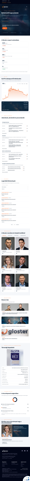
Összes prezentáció (5, 172)
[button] (27, 7)
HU (7, 2)
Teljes (26, 83)
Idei (24, 83)
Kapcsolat (22, 466)
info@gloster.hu (15, 454)
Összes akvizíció (4, 148)
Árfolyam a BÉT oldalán (6, 109)
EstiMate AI (3, 466)
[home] (5, 6)
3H (19, 83)
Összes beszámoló (4, 161)
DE (10, 2)
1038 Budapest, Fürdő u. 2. (5, 454)
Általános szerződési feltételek (24, 469)
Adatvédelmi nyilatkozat (25, 468)
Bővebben (3, 195)
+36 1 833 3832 (12, 457)
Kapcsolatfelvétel (5, 443)
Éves (22, 83)
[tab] (4, 235)
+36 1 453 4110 (11, 454)
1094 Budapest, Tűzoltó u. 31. (5, 457)
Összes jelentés (4, 133)
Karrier (22, 465)
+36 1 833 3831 (10, 458)
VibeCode (3, 465)
